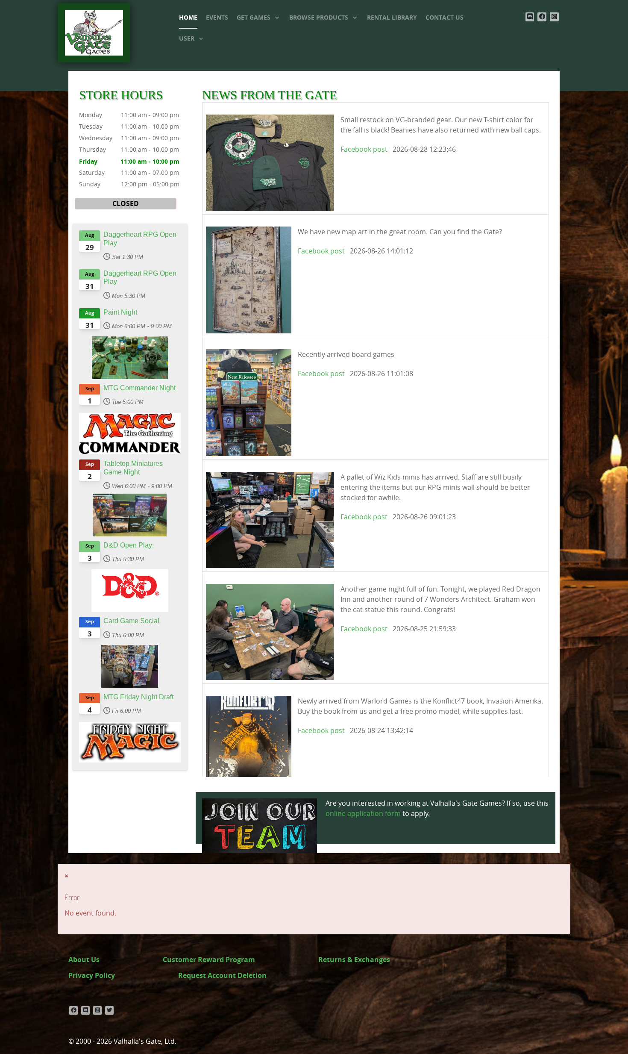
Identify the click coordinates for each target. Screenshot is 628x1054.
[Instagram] (554, 16)
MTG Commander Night (139, 388)
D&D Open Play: (128, 545)
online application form (363, 814)
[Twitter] (109, 1010)
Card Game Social (131, 620)
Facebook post (363, 149)
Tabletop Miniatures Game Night (133, 467)
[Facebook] (541, 16)
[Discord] (529, 16)
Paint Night (120, 312)
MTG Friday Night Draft (138, 697)
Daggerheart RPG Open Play (139, 238)
